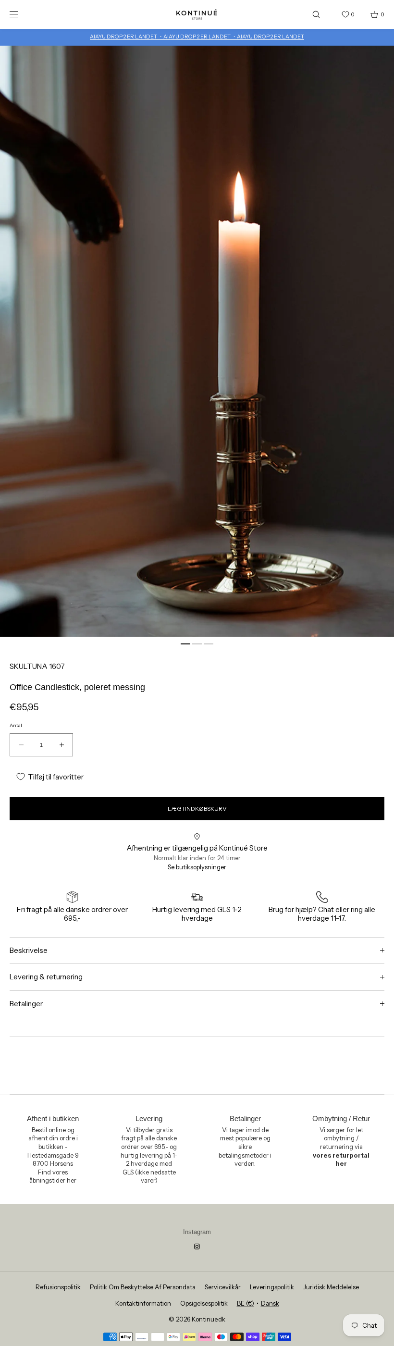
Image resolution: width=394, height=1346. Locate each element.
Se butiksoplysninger (197, 867)
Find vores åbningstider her (52, 1176)
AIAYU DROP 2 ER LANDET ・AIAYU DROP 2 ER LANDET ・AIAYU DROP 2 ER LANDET (197, 36)
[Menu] (21, 14)
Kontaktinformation (143, 1303)
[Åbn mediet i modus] (197, 341)
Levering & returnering (46, 976)
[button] (316, 14)
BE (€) (245, 1303)
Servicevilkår (223, 1287)
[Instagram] (197, 1246)
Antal (16, 726)
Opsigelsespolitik (204, 1303)
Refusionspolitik (58, 1287)
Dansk (270, 1303)
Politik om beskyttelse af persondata (143, 1287)
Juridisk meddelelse (331, 1287)
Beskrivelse (29, 950)
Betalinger (26, 1003)
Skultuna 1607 (37, 666)
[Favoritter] (338, 14)
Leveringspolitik (272, 1287)
